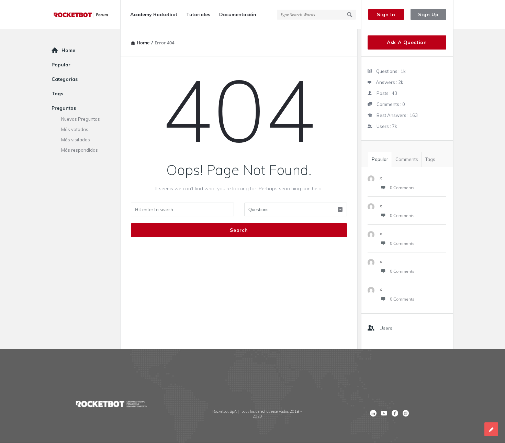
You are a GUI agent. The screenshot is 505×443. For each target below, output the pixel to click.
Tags (430, 159)
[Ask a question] (491, 429)
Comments (406, 159)
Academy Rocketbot (153, 14)
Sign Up (428, 14)
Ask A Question (407, 42)
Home (68, 50)
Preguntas (64, 108)
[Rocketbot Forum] (86, 14)
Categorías (65, 79)
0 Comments (402, 188)
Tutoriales (198, 14)
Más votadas (74, 129)
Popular (380, 159)
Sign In (386, 14)
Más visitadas (75, 139)
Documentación (237, 14)
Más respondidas (79, 150)
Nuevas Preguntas (80, 119)
